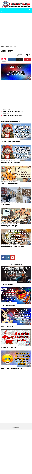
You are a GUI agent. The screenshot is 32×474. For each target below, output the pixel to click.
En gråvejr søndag (7, 284)
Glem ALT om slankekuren (9, 184)
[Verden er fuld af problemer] (16, 153)
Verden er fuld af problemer (10, 163)
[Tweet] (20, 59)
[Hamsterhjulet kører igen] (16, 216)
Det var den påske (7, 326)
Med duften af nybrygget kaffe (11, 368)
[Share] (12, 59)
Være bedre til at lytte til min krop (12, 247)
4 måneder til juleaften (8, 347)
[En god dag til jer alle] (16, 295)
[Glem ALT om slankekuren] (16, 174)
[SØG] (30, 10)
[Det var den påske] (16, 316)
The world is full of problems (10, 141)
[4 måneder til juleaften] (16, 337)
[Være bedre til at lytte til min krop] (16, 237)
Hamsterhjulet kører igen (9, 226)
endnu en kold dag (7, 205)
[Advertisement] (16, 29)
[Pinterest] (27, 59)
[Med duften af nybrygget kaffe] (16, 359)
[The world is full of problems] (16, 131)
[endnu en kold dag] (16, 195)
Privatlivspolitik (16, 427)
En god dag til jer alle (8, 305)
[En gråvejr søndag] (16, 274)
